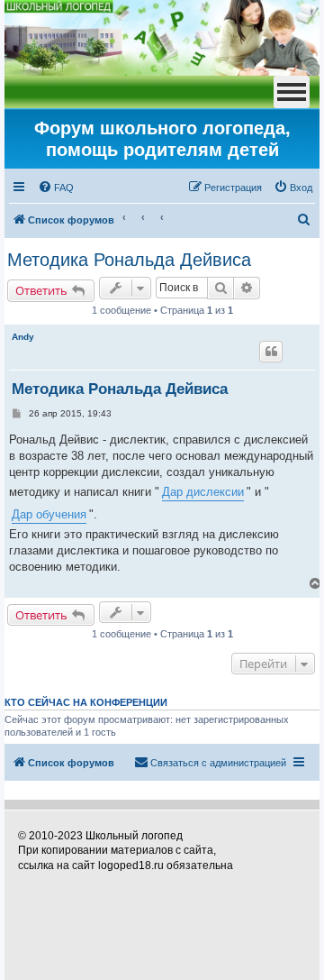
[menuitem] (56, 187)
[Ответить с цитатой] (271, 351)
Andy (23, 337)
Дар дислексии (203, 492)
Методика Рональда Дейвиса (129, 260)
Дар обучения (49, 514)
